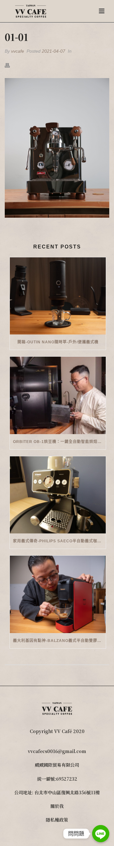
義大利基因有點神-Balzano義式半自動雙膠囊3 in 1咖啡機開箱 (59, 640)
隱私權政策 (57, 819)
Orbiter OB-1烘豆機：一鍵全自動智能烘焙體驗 (59, 442)
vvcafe (17, 51)
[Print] (10, 65)
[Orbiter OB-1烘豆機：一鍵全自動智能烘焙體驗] (58, 395)
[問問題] (100, 833)
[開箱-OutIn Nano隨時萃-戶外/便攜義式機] (58, 296)
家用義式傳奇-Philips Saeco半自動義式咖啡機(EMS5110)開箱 (59, 541)
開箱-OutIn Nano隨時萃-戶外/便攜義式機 (57, 342)
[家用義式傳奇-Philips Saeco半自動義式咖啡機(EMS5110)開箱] (58, 495)
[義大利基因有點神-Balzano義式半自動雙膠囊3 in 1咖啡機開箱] (58, 594)
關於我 (57, 806)
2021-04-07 (53, 51)
